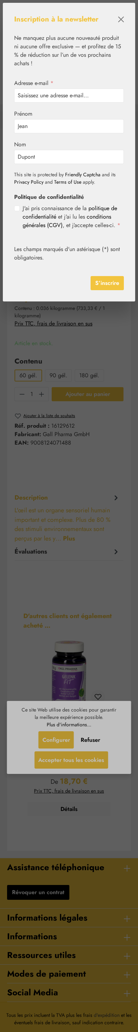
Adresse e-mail (33, 83)
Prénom (23, 114)
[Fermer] (121, 19)
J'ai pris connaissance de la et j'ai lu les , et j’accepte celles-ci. (71, 216)
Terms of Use (67, 181)
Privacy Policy (29, 181)
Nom (20, 144)
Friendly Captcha (82, 174)
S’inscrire (107, 283)
